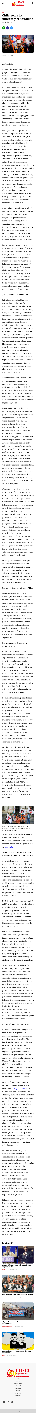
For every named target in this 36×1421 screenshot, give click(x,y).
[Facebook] (3, 1401)
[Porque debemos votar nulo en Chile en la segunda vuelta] (18, 1255)
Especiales (18, 1395)
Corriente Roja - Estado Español (9, 1297)
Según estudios (20, 1088)
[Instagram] (8, 1401)
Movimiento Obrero (7, 1326)
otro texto (9, 847)
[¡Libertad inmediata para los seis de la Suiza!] (18, 1284)
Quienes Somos (18, 1383)
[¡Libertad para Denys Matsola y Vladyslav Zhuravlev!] (18, 1341)
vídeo (19, 254)
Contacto (18, 1398)
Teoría (18, 1390)
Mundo (18, 1381)
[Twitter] (12, 1401)
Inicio (18, 1378)
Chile (3, 1269)
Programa (18, 1393)
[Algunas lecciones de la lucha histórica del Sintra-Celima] (18, 1311)
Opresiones (18, 1388)
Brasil (3, 1355)
